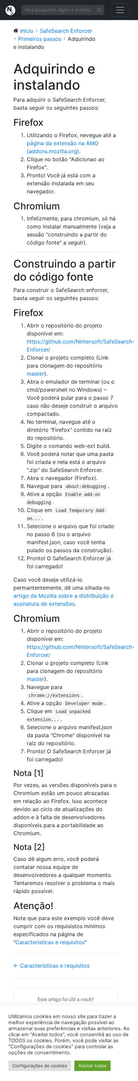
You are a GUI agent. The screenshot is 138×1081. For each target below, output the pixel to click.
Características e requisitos (50, 942)
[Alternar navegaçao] (120, 10)
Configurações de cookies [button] (39, 1065)
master (35, 373)
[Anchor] (48, 122)
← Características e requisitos (51, 965)
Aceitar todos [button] (92, 1065)
